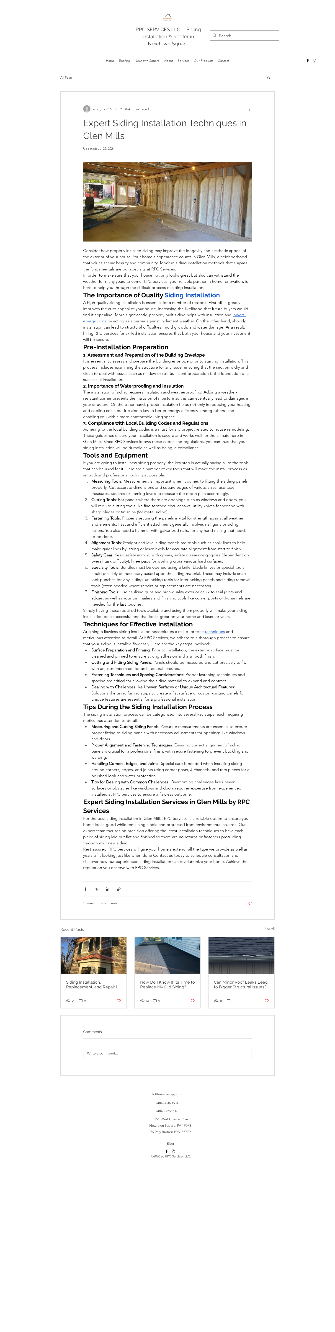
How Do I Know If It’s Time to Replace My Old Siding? (167, 984)
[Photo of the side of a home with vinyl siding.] (168, 955)
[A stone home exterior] (93, 955)
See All (270, 929)
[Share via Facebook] (85, 889)
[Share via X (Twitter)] (96, 889)
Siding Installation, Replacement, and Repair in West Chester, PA (93, 984)
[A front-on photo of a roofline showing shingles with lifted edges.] (241, 955)
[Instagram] (314, 60)
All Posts (66, 77)
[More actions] (249, 109)
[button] (269, 78)
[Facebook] (307, 60)
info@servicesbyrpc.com (167, 1094)
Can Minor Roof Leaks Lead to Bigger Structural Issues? (241, 984)
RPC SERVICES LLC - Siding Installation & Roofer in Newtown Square (168, 36)
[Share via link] (119, 889)
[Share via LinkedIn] (108, 889)
